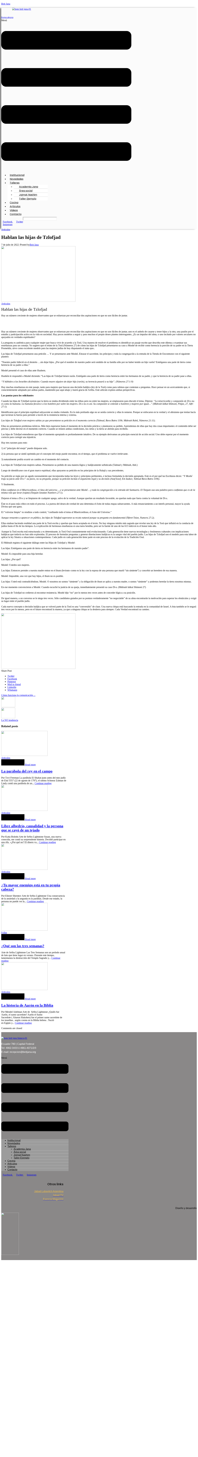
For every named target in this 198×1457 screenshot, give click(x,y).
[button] (66, 95)
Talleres (11, 1146)
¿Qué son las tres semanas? (22, 946)
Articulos (5, 229)
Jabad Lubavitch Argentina (48, 1191)
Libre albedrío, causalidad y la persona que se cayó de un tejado (32, 828)
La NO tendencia (9, 720)
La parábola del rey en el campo (26, 771)
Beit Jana (5, 3)
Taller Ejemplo (27, 198)
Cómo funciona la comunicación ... (18, 695)
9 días (4, 932)
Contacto (16, 214)
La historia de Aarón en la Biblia (27, 1005)
